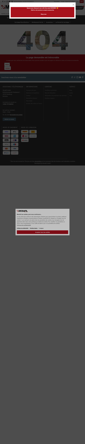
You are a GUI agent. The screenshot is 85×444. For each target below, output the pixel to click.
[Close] (73, 5)
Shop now (43, 14)
